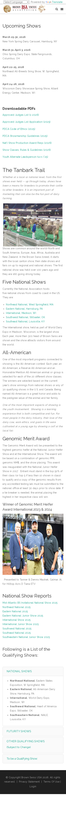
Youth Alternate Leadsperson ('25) (25, 156)
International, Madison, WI (21, 313)
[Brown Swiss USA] (24, 8)
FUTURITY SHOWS (19, 731)
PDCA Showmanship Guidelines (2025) (25, 136)
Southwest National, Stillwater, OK (25, 317)
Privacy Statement (29, 781)
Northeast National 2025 (17, 607)
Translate (57, 2)
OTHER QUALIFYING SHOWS (26, 741)
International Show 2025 (17, 620)
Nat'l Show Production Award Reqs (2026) (27, 143)
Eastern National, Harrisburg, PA (24, 308)
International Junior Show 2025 (21, 624)
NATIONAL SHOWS (19, 671)
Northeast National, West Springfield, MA (29, 304)
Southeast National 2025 (17, 632)
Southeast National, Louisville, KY (25, 321)
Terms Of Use (51, 781)
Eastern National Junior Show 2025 (23, 615)
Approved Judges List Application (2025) (27, 121)
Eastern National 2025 (15, 611)
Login (33, 786)
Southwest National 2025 (17, 628)
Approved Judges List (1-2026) (21, 115)
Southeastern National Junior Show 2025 (26, 637)
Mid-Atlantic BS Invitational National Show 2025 (30, 602)
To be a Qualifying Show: (22, 758)
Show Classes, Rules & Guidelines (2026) (27, 150)
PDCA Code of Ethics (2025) (19, 129)
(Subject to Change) (19, 747)
